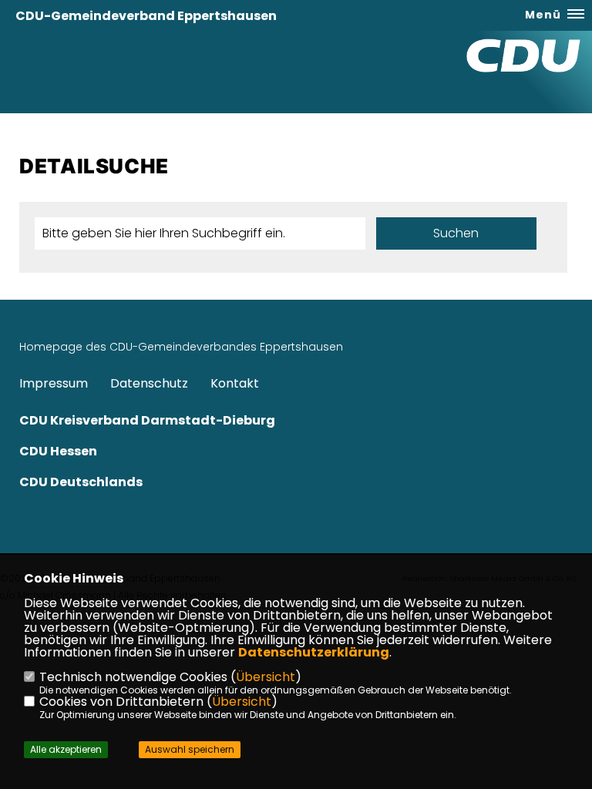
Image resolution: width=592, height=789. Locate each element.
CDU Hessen (58, 451)
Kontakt (234, 383)
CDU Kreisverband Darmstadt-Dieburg (147, 420)
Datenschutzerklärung (313, 652)
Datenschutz (149, 383)
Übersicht (265, 677)
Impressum (53, 383)
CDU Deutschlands (81, 482)
